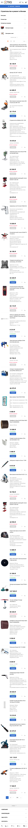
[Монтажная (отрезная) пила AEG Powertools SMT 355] (5, 105)
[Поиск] (22, 2)
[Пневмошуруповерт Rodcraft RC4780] (5, 677)
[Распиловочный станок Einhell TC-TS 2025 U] (5, 236)
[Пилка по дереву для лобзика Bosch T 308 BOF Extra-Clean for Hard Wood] (5, 319)
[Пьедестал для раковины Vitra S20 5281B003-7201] (5, 442)
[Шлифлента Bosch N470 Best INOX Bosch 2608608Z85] (5, 625)
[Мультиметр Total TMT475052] (5, 401)
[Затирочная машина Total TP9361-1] (5, 588)
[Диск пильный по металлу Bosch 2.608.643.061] (5, 563)
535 (17, 797)
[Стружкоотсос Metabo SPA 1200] (5, 124)
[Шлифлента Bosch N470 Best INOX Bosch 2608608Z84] (5, 424)
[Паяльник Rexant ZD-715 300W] (5, 651)
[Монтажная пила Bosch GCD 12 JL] (5, 478)
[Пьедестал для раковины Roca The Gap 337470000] (5, 705)
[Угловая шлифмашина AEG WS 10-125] (5, 772)
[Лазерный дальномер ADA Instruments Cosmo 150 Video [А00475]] (5, 291)
